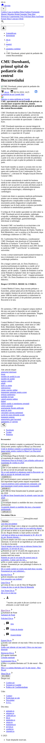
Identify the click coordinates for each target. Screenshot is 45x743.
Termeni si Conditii (13, 685)
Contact (9, 696)
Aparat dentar (15, 635)
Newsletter (10, 700)
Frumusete (35, 12)
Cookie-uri (10, 683)
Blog (34, 16)
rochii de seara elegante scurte (12, 415)
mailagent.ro (11, 724)
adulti (3, 383)
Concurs (14, 19)
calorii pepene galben (9, 399)
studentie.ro (10, 720)
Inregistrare (10, 35)
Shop (9, 19)
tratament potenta (7, 417)
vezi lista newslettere (9, 524)
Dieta (22, 12)
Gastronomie (14, 16)
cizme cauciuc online (9, 390)
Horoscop (5, 16)
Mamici (4, 14)
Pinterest (9, 434)
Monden (11, 14)
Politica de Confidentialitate (17, 687)
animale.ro (10, 711)
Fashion (27, 12)
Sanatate (23, 14)
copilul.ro (10, 729)
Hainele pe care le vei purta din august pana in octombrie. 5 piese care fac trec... (19, 558)
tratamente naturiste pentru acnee (14, 392)
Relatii (17, 14)
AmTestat (40, 16)
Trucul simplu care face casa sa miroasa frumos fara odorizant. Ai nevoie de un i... (21, 547)
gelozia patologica (8, 394)
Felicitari (28, 16)
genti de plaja (6, 410)
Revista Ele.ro (6, 575)
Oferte (21, 19)
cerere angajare (7, 406)
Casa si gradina (13, 12)
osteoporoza (5, 388)
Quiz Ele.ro (5, 583)
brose (3, 374)
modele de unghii (8, 379)
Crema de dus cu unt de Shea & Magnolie (17, 587)
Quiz (22, 16)
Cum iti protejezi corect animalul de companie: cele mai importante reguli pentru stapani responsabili (21, 485)
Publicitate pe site (13, 698)
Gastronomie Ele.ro (8, 661)
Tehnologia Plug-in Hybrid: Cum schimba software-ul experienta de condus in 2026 (22, 461)
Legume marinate (8, 657)
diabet (3, 401)
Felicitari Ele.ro (7, 618)
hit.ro (8, 718)
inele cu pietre (6, 385)
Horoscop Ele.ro (7, 653)
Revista (7, 6)
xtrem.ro (9, 722)
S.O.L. (8, 702)
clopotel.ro (10, 731)
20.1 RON (5, 676)
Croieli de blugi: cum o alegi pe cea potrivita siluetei (21, 528)
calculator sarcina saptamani (12, 413)
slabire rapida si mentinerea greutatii (15, 404)
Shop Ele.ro (5, 673)
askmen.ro (10, 713)
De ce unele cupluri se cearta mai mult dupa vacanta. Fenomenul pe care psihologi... (21, 570)
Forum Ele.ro (6, 640)
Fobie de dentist (16, 629)
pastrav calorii (6, 381)
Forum (4, 19)
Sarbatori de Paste (8, 615)
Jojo (12, 624)
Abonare (5, 521)
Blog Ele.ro (5, 610)
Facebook (10, 430)
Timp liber (31, 14)
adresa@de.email (31, 519)
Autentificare (11, 33)
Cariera (4, 12)
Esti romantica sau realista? (11, 579)
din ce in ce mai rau (8, 593)
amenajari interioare (8, 372)
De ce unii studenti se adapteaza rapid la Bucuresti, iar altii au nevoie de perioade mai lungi (22, 473)
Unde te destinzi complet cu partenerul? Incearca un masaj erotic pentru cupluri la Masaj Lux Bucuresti (21, 450)
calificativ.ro (11, 715)
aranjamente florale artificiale (12, 408)
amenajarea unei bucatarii (11, 419)
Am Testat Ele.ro (7, 591)
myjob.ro (9, 727)
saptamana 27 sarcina (9, 422)
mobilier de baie (7, 397)
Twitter (9, 432)
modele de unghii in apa (10, 376)
